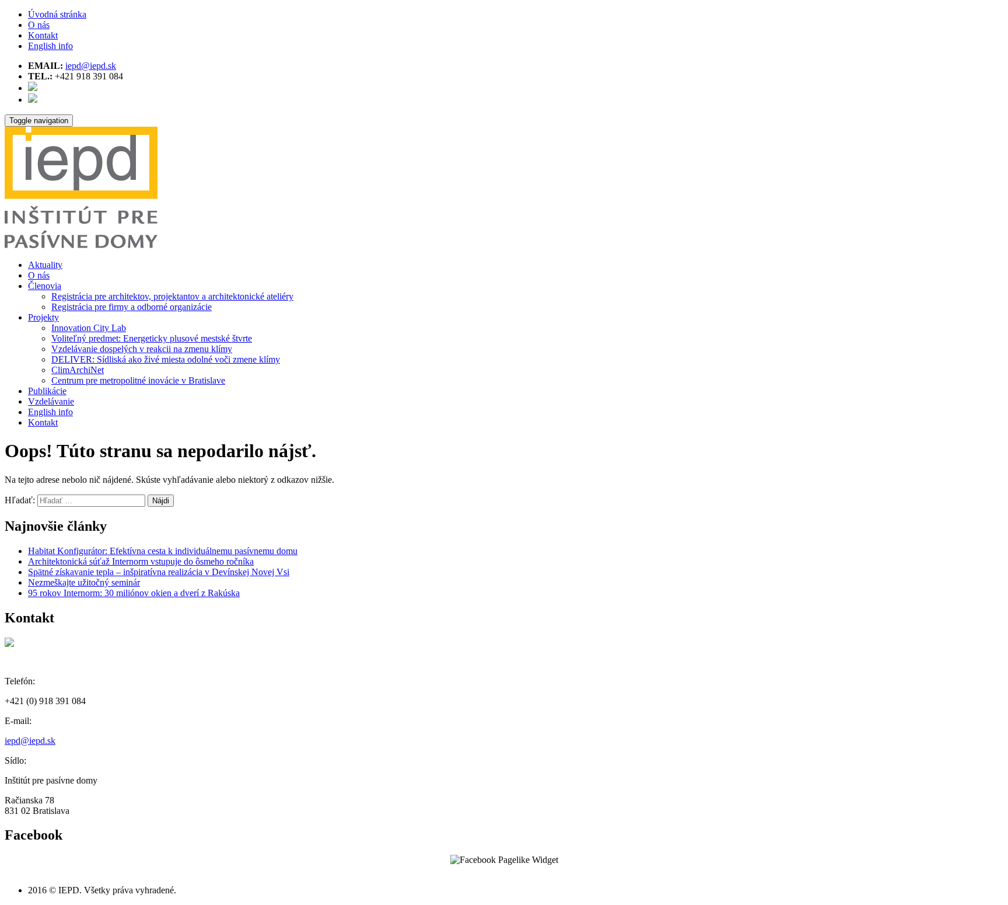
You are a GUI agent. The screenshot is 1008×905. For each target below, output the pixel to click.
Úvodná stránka (57, 14)
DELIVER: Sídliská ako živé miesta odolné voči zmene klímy (165, 359)
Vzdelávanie (51, 401)
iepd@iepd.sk (90, 66)
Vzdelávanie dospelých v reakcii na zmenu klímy (141, 349)
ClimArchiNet (77, 370)
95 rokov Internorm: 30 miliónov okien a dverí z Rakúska (134, 593)
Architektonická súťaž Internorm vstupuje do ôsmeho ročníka (141, 561)
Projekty (43, 317)
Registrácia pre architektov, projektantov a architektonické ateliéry (172, 296)
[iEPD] (81, 245)
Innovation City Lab (88, 328)
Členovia (44, 286)
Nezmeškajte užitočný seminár (84, 582)
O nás (39, 25)
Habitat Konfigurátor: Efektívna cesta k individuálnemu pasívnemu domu (163, 551)
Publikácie (47, 391)
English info (50, 46)
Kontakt (43, 35)
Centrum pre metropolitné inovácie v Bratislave (138, 380)
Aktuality (45, 265)
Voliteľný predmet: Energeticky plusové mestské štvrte (151, 338)
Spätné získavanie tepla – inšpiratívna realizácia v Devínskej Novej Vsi (158, 572)
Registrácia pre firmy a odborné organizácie (131, 307)
